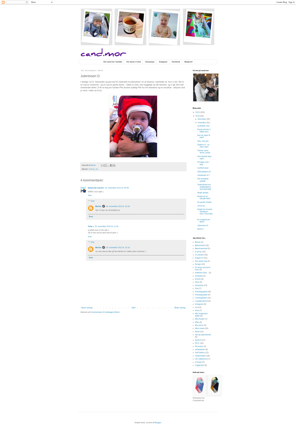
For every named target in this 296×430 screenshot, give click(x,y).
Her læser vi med (133, 62)
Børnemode (200, 245)
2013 (197, 112)
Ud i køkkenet (200, 359)
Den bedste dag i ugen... (204, 157)
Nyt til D (198, 340)
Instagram (163, 62)
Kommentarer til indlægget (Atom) (105, 312)
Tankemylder (200, 356)
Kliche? (200, 229)
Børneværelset (201, 248)
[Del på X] (108, 165)
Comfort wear (203, 168)
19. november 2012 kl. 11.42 (106, 226)
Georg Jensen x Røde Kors (204, 130)
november (202, 123)
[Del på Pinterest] (114, 165)
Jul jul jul (201, 206)
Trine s (91, 226)
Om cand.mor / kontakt (112, 62)
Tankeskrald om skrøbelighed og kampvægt (204, 187)
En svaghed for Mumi (203, 221)
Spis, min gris (203, 141)
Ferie (197, 282)
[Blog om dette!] (105, 165)
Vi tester (198, 362)
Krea (197, 310)
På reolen (199, 346)
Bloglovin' (189, 62)
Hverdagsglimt (201, 292)
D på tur (92, 169)
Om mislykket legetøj (202, 180)
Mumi (197, 332)
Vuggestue (199, 365)
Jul (97, 169)
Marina (98, 206)
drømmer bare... (201, 273)
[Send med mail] (102, 165)
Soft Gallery (200, 352)
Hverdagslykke (201, 295)
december (202, 119)
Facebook (176, 62)
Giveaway (199, 285)
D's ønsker (199, 255)
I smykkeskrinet (201, 301)
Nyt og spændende (203, 335)
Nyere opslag (86, 308)
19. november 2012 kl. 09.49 (117, 188)
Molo (197, 322)
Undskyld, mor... (204, 126)
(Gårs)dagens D (204, 172)
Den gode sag (201, 261)
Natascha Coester (96, 188)
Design (198, 264)
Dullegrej (199, 276)
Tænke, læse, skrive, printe (203, 151)
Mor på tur (199, 325)
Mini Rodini (200, 319)
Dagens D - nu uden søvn (203, 146)
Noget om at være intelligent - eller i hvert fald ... (204, 212)
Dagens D (199, 258)
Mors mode (199, 328)
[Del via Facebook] (111, 165)
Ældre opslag (179, 308)
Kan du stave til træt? (203, 136)
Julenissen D (202, 225)
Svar (90, 195)
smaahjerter (200, 349)
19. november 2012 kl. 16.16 (118, 206)
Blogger (158, 423)
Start (133, 308)
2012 (197, 116)
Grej (197, 288)
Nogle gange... (203, 193)
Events (198, 279)
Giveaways (149, 62)
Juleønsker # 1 (203, 175)
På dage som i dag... (203, 163)
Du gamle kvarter (204, 202)
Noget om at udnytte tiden (203, 197)
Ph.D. (197, 343)
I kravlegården (201, 298)
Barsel (197, 242)
